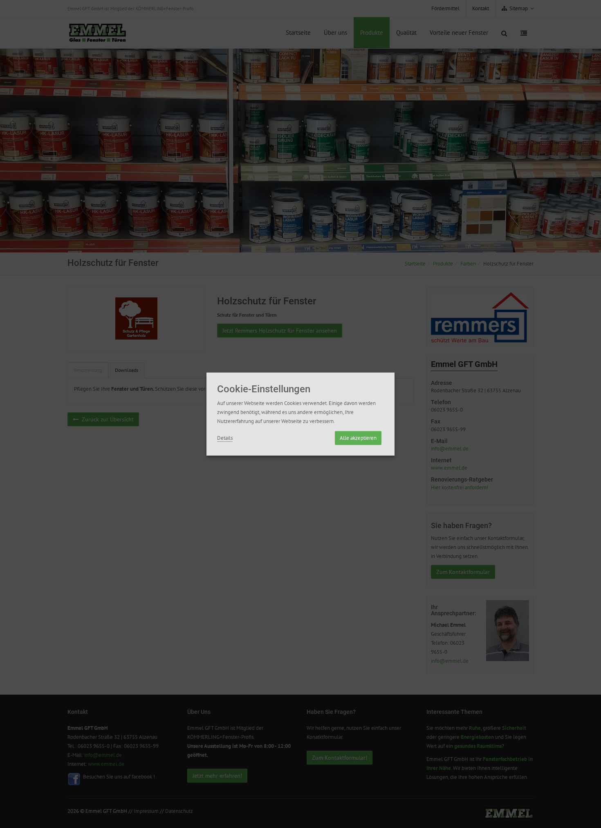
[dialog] (300, 414)
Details (225, 437)
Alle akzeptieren (358, 437)
